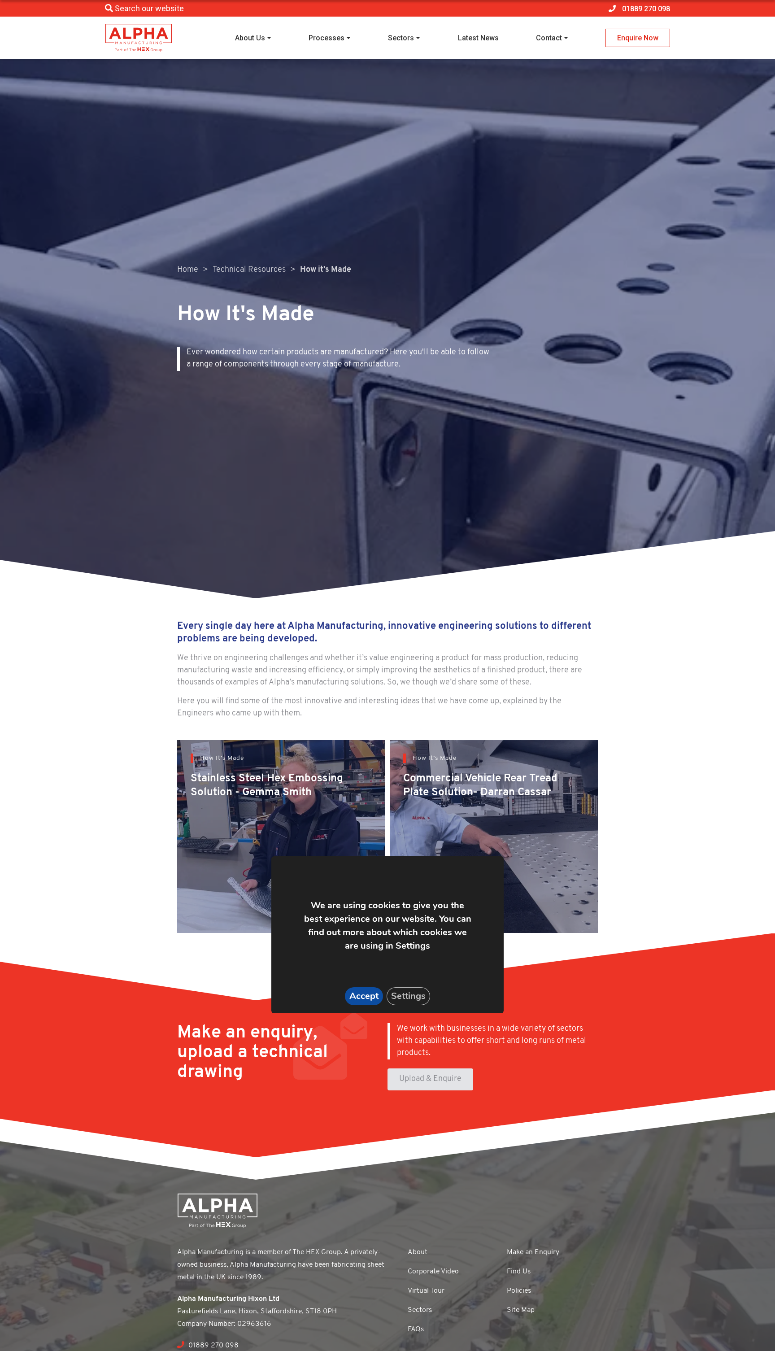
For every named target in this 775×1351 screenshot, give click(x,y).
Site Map (521, 1310)
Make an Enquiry (533, 1252)
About (417, 1252)
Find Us (519, 1271)
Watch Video (224, 865)
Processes (326, 38)
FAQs (416, 1329)
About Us (250, 38)
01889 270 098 (213, 1345)
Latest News (478, 38)
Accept (364, 996)
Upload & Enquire (430, 1079)
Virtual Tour (426, 1290)
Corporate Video (433, 1271)
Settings (408, 996)
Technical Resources (249, 270)
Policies (519, 1290)
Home (187, 270)
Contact (549, 38)
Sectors (401, 38)
